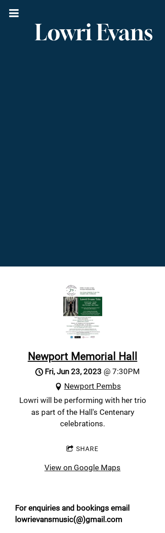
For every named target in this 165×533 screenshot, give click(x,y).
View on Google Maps (82, 467)
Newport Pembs (92, 386)
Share (87, 448)
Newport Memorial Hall (83, 356)
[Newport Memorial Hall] (82, 336)
